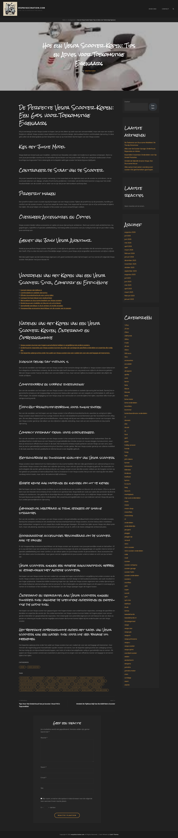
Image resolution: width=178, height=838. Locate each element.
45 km (127, 346)
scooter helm (129, 572)
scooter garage (130, 568)
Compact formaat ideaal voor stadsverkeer (36, 298)
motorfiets (128, 512)
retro (126, 544)
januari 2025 (129, 299)
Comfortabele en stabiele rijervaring (34, 293)
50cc (126, 357)
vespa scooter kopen (70, 690)
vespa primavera (131, 639)
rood (126, 558)
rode (126, 554)
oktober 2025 (129, 267)
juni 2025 (128, 281)
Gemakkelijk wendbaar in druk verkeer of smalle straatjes (42, 306)
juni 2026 (128, 239)
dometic (127, 420)
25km (127, 332)
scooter (127, 561)
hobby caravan (130, 445)
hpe (126, 455)
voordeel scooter (131, 653)
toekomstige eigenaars (80, 687)
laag (126, 487)
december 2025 (130, 260)
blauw (127, 388)
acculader (128, 364)
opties (42, 684)
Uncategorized (71, 20)
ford (126, 434)
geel (126, 438)
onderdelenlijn (130, 526)
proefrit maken (64, 684)
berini (127, 381)
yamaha (128, 667)
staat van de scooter (28, 687)
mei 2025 (128, 285)
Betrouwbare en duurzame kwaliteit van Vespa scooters (41, 300)
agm (126, 367)
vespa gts (128, 632)
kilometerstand (83, 681)
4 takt (127, 343)
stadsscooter (63, 687)
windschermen (87, 690)
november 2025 (130, 264)
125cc (127, 325)
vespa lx (127, 635)
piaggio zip (128, 537)
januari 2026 (129, 257)
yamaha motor (130, 671)
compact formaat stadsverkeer (91, 678)
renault (127, 540)
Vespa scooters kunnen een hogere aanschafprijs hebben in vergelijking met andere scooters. (55, 345)
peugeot (128, 530)
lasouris (127, 491)
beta (126, 385)
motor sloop (129, 508)
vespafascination (90, 71)
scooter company (131, 565)
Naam (43, 767)
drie (126, 424)
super (127, 589)
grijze (126, 441)
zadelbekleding (101, 690)
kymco (127, 480)
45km (127, 350)
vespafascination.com (31, 8)
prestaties (51, 684)
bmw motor (129, 399)
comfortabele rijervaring (66, 678)
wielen (127, 656)
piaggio (127, 533)
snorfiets (128, 582)
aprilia (127, 374)
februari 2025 (130, 296)
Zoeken (127, 102)
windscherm (129, 660)
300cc (127, 339)
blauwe (127, 392)
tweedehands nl (130, 618)
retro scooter (129, 547)
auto (126, 378)
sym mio (128, 600)
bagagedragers (38, 678)
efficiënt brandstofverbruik (31, 681)
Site (42, 788)
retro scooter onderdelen (134, 551)
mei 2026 (128, 243)
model (103, 681)
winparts (128, 664)
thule (126, 607)
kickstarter (128, 466)
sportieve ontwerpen (95, 684)
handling (55, 681)
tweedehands (41, 690)
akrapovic (128, 371)
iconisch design (68, 681)
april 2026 (128, 246)
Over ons (152, 9)
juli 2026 (128, 236)
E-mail (43, 777)
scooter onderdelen (132, 575)
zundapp (128, 678)
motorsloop (129, 515)
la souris (128, 484)
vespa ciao (128, 628)
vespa (22, 667)
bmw (126, 396)
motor (127, 505)
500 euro (128, 353)
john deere (129, 459)
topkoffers (96, 687)
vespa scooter (33, 667)
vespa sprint (129, 649)
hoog (126, 452)
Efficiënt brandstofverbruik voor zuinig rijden (37, 295)
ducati (127, 427)
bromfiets (128, 406)
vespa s (127, 642)
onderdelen (129, 522)
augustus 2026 (130, 232)
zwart (127, 681)
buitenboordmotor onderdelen (136, 413)
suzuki (127, 593)
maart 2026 (129, 250)
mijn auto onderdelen (133, 498)
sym (126, 597)
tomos (127, 611)
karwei (127, 463)
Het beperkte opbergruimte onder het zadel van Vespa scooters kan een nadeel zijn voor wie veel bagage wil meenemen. (65, 353)
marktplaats (129, 494)
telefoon (128, 604)
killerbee (128, 470)
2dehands (128, 336)
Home (64, 20)
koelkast (128, 477)
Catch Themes (114, 834)
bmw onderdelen (131, 403)
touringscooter (26, 690)
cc (125, 417)
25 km (127, 329)
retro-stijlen (79, 684)
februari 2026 (130, 253)
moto (126, 501)
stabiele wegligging (47, 687)
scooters (128, 579)
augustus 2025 (130, 274)
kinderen (128, 473)
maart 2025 (129, 292)
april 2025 (128, 288)
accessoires (24, 678)
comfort (50, 678)
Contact (165, 9)
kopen (95, 681)
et (125, 431)
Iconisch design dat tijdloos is (31, 290)
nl (125, 519)
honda (127, 448)
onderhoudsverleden (28, 684)
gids (47, 681)
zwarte (127, 685)
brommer (128, 410)
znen (126, 674)
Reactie (44, 738)
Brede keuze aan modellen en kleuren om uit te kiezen (41, 303)
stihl (126, 586)
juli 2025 (128, 278)
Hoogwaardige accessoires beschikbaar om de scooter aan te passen (46, 308)
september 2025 (131, 271)
